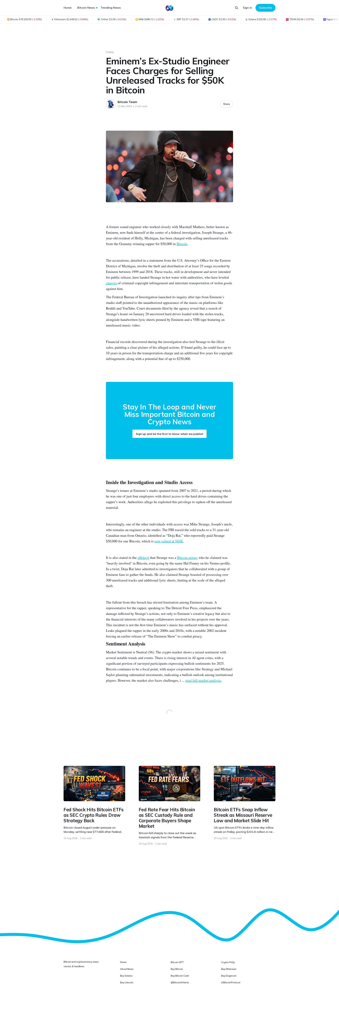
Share (226, 104)
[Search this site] (236, 8)
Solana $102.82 (262, 19)
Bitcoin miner (187, 557)
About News (126, 969)
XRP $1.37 (188, 19)
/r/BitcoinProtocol (230, 982)
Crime (110, 52)
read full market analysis (203, 680)
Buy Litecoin (126, 982)
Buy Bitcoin (177, 969)
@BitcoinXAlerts (180, 982)
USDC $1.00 (224, 19)
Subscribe (265, 7)
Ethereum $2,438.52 (71, 19)
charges (111, 283)
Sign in (247, 7)
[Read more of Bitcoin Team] (111, 104)
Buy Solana (126, 975)
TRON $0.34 (301, 19)
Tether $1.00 (113, 19)
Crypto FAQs (228, 962)
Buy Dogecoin (228, 975)
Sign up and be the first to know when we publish (169, 434)
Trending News (111, 7)
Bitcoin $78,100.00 (26, 19)
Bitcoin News (86, 7)
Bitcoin (182, 243)
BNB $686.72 (151, 19)
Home (68, 7)
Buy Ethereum (228, 969)
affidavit (143, 557)
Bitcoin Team (127, 102)
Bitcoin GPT (177, 962)
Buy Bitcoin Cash (180, 975)
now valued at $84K (168, 541)
